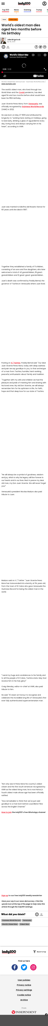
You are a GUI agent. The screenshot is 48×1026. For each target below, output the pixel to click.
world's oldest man (9, 924)
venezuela (27, 920)
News (16, 10)
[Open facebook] (15, 967)
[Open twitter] (24, 967)
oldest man (13, 19)
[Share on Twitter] (40, 47)
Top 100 (5, 10)
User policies (24, 980)
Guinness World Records (33, 106)
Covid (21, 92)
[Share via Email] (44, 47)
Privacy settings (24, 990)
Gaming (27, 10)
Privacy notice (24, 985)
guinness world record (11, 920)
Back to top (41, 952)
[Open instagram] (33, 967)
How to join (6, 812)
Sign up (4, 895)
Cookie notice (24, 994)
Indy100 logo (24, 3)
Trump (39, 10)
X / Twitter (15, 363)
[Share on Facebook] (36, 47)
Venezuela (33, 103)
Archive (24, 999)
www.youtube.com (8, 84)
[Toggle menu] (4, 3)
